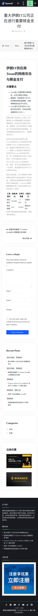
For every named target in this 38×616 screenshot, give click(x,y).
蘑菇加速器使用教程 (9, 610)
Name (9, 291)
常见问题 (25, 238)
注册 (30, 3)
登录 (23, 3)
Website (9, 310)
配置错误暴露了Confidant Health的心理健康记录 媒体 (16, 231)
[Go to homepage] (8, 3)
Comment (10, 270)
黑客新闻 (19, 357)
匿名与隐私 (10, 357)
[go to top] (32, 608)
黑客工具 (17, 390)
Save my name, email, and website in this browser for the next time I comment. (18, 321)
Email (9, 300)
